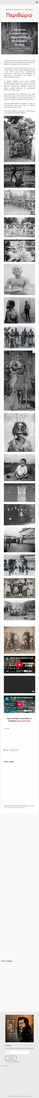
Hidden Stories (14, 750)
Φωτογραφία (19, 51)
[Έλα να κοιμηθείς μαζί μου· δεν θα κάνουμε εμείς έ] (5, 999)
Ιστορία (26, 48)
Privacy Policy (5, 1066)
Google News (25, 721)
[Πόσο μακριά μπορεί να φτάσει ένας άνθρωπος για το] (5, 967)
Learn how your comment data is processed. (19, 806)
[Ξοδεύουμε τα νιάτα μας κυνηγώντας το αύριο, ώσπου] (5, 989)
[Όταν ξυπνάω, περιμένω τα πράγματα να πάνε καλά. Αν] (5, 1005)
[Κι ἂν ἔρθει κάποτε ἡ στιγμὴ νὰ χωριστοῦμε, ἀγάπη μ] (5, 973)
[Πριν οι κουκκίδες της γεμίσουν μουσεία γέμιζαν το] (5, 994)
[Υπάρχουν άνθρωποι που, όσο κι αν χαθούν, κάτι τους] (5, 978)
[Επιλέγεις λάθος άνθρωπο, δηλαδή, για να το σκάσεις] (5, 983)
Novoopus (28, 1096)
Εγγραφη (11, 1058)
